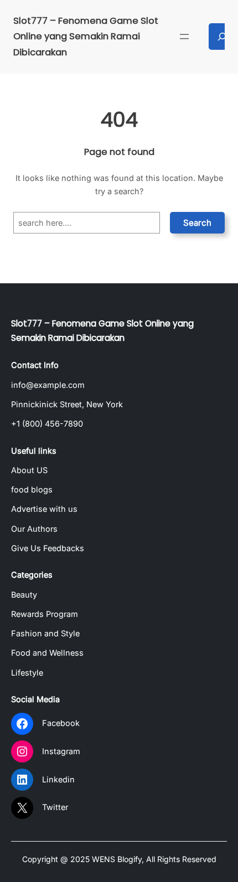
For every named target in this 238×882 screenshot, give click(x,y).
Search (197, 222)
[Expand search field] (222, 36)
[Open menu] (184, 36)
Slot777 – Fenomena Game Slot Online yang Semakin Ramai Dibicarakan (85, 36)
